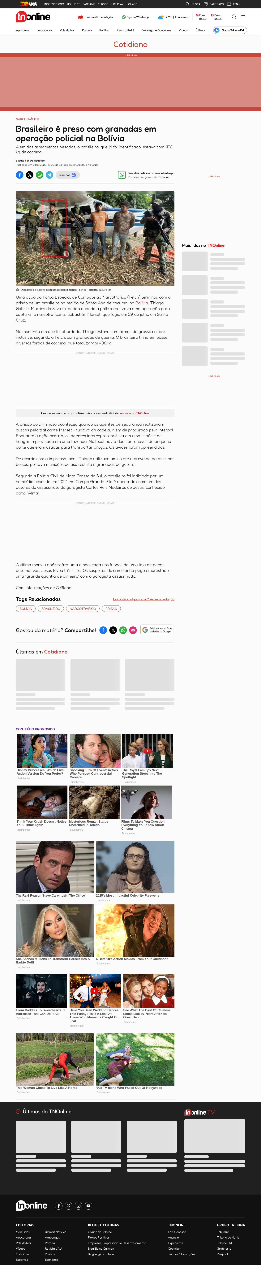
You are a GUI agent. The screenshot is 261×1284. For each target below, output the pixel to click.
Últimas (200, 30)
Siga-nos (64, 174)
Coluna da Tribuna (100, 1232)
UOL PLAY (117, 4)
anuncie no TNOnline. (135, 413)
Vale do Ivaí (67, 30)
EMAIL (237, 4)
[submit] (234, 17)
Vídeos (183, 30)
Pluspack (223, 1254)
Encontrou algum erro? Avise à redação (143, 599)
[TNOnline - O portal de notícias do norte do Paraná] (33, 17)
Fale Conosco (177, 1232)
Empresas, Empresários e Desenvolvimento (117, 1243)
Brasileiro (50, 608)
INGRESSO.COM (54, 4)
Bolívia (141, 302)
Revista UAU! (125, 30)
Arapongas (45, 30)
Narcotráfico (83, 608)
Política (104, 30)
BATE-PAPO (217, 4)
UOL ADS (131, 4)
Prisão (111, 608)
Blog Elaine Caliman (101, 1248)
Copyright (175, 1248)
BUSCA (196, 4)
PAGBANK (89, 4)
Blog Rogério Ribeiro (101, 1254)
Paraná (87, 30)
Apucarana (23, 30)
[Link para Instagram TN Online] (78, 1206)
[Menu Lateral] (243, 17)
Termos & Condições (181, 1254)
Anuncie (173, 1237)
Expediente (175, 1243)
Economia (51, 1259)
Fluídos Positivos (98, 1237)
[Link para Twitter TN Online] (68, 1206)
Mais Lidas (23, 1232)
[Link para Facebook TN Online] (58, 1206)
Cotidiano (130, 44)
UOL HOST (73, 4)
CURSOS (103, 4)
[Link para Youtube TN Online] (88, 1206)
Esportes (22, 1259)
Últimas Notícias (55, 1232)
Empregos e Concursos (156, 30)
